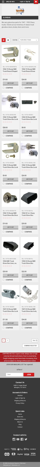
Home (20, 414)
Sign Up (28, 1)
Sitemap (22, 463)
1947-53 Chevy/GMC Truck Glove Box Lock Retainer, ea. (10, 311)
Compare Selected (30, 346)
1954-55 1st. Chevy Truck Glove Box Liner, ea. (28, 215)
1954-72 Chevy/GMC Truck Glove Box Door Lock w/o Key (10, 215)
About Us (20, 422)
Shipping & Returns (20, 400)
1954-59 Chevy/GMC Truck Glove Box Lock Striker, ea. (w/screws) (29, 119)
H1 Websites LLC (15, 465)
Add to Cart (10, 83)
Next (34, 340)
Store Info (20, 417)
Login (21, 1)
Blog (20, 424)
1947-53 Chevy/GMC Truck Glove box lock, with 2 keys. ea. (29, 311)
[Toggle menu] (3, 3)
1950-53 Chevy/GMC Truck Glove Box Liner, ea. (28, 263)
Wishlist (20, 395)
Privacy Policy (20, 403)
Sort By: (15, 40)
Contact (20, 427)
